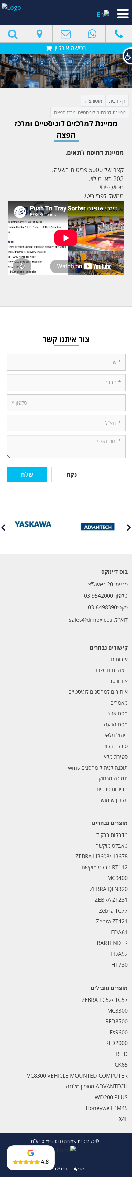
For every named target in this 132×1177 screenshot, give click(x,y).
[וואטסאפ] (92, 33)
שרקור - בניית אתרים (66, 1169)
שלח (27, 474)
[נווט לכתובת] (39, 33)
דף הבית (117, 101)
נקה (71, 474)
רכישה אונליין (69, 48)
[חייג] (119, 33)
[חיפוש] (13, 33)
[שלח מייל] (66, 33)
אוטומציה (93, 101)
